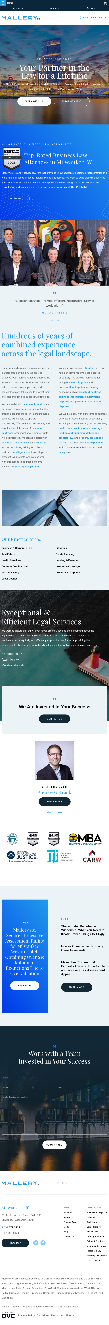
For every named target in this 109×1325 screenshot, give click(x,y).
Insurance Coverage (68, 566)
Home (66, 1208)
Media (66, 1227)
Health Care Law (11, 560)
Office (92, 8)
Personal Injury (10, 572)
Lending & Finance (67, 560)
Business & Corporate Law (17, 548)
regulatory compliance (25, 466)
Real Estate (8, 554)
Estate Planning (65, 554)
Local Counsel (10, 578)
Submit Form (54, 1145)
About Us (16, 198)
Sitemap (70, 1315)
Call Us (19, 8)
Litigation (61, 548)
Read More (24, 985)
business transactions (15, 442)
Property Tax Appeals (68, 572)
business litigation (77, 382)
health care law (68, 428)
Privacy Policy (26, 1315)
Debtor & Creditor (95, 1241)
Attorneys (68, 1217)
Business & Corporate (97, 1212)
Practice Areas (71, 101)
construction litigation (72, 387)
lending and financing (72, 433)
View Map (15, 1243)
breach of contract (90, 392)
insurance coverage (90, 428)
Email (56, 8)
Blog (66, 1231)
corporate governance (15, 409)
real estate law (97, 423)
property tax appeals (91, 437)
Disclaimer (43, 1315)
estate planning (94, 442)
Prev (51, 321)
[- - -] (3, 3)
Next (57, 321)
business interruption (71, 396)
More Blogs (76, 987)
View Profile (55, 801)
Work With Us (34, 101)
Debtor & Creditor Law (15, 566)
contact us (60, 187)
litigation (89, 368)
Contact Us (54, 719)
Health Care (92, 1231)
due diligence (19, 452)
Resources (57, 1315)
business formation (34, 404)
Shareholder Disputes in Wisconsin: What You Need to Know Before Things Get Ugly (83, 930)
